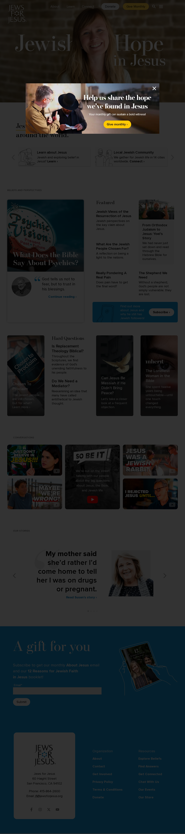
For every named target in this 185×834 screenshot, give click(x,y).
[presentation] (92, 108)
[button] (92, 416)
